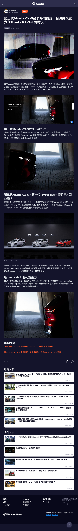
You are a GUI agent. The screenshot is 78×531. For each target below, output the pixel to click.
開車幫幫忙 (27, 502)
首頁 (4, 499)
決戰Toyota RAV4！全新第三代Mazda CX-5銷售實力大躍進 (28, 346)
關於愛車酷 (47, 499)
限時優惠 (26, 505)
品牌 (4, 502)
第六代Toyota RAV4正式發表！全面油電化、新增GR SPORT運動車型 (32, 352)
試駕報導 (26, 499)
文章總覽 (6, 505)
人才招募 (46, 502)
